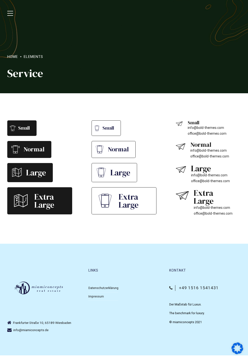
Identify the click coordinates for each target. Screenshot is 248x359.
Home (12, 57)
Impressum (96, 296)
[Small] (12, 128)
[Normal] (15, 149)
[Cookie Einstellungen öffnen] (237, 353)
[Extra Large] (20, 200)
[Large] (16, 172)
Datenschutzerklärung (103, 288)
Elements (33, 57)
